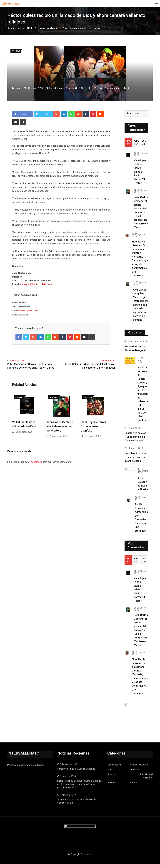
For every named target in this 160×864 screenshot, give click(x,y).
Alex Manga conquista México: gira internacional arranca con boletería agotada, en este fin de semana (140, 304)
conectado (36, 462)
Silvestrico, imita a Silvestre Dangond (76, 768)
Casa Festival (114, 764)
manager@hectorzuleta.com (36, 284)
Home (12, 28)
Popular (136, 142)
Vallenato (112, 782)
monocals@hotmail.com (28, 311)
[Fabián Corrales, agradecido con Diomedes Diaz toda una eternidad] (128, 500)
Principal (112, 774)
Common (144, 142)
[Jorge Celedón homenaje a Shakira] (130, 472)
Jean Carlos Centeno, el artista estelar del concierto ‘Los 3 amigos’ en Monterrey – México (141, 212)
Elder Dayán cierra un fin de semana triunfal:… (94, 426)
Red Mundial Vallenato (146, 776)
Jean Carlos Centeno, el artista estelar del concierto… (60, 426)
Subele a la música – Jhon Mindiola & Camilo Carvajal (135, 437)
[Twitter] (26, 337)
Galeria (111, 769)
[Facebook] (18, 337)
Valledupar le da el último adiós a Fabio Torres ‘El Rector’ (140, 172)
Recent (128, 142)
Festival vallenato (139, 764)
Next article (108, 360)
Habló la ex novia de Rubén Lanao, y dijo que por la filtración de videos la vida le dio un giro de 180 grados (143, 394)
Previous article (17, 360)
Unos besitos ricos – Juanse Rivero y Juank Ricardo (135, 457)
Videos (133, 782)
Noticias (21, 28)
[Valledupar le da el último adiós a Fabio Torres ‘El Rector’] (128, 155)
